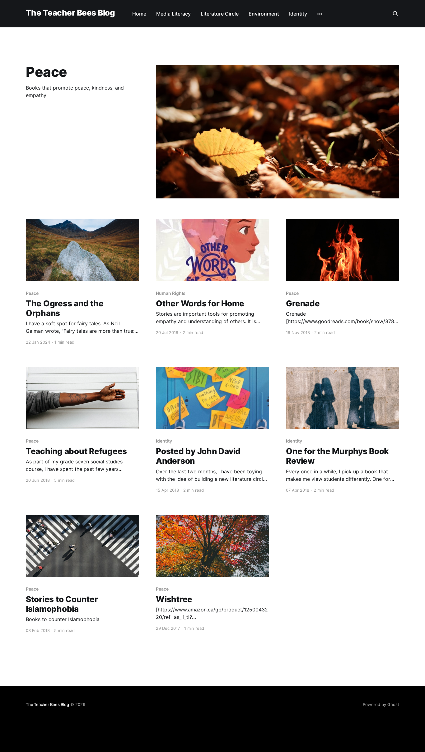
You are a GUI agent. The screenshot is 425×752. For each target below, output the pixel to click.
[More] (320, 14)
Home (139, 14)
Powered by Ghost (381, 704)
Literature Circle (220, 14)
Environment (264, 14)
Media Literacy (173, 14)
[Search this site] (395, 14)
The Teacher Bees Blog (70, 13)
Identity (298, 14)
